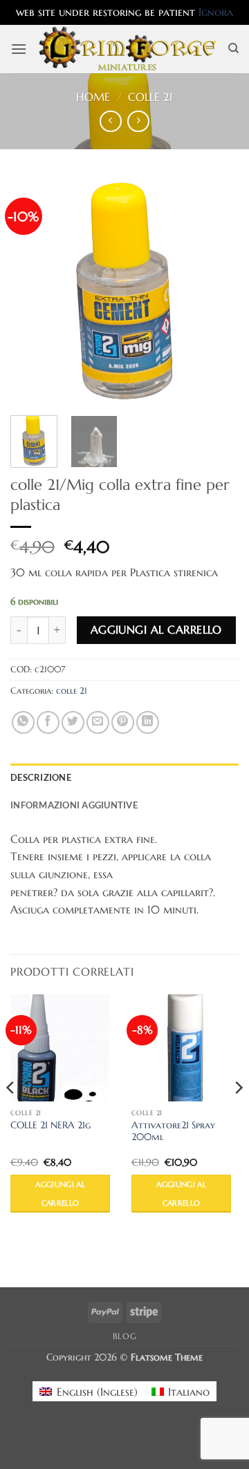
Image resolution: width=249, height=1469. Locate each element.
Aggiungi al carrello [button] (60, 1193)
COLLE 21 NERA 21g (50, 1125)
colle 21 (150, 97)
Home (93, 97)
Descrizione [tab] (40, 777)
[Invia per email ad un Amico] (97, 722)
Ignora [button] (216, 12)
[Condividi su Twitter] (73, 722)
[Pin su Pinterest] (122, 722)
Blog (124, 1336)
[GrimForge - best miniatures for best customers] (127, 49)
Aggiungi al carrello (156, 629)
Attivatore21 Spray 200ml (173, 1131)
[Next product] (110, 121)
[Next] (216, 291)
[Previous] (32, 291)
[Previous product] (138, 121)
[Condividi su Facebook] (48, 722)
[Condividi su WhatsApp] (23, 722)
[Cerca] (233, 48)
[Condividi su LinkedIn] (147, 722)
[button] (18, 49)
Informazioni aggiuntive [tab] (74, 805)
